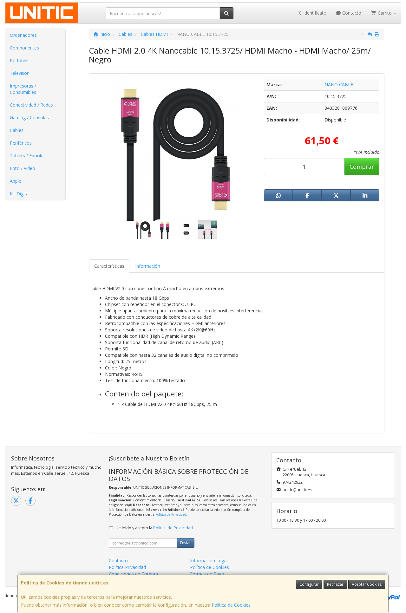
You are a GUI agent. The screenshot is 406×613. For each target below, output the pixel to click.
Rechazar (335, 584)
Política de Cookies (231, 605)
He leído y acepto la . (154, 528)
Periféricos (21, 143)
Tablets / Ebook (26, 156)
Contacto (351, 13)
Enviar (185, 542)
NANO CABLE (338, 85)
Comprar (362, 166)
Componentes (24, 48)
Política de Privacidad (170, 514)
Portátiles (19, 60)
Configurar (309, 584)
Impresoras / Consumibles (23, 89)
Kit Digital (19, 194)
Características (109, 266)
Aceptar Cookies (367, 584)
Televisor (19, 73)
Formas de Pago (207, 574)
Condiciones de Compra (133, 574)
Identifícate (314, 13)
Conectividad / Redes (31, 105)
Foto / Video (22, 168)
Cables (16, 130)
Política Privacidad (127, 567)
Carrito (385, 13)
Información (147, 266)
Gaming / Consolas (29, 117)
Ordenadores (23, 35)
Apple (15, 181)
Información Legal (208, 561)
